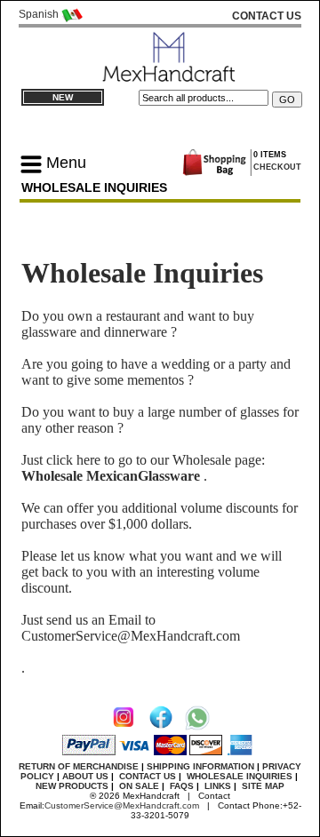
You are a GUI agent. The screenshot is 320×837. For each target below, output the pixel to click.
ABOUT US (85, 776)
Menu (64, 162)
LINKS (217, 786)
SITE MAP (263, 786)
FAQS (182, 786)
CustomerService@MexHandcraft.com (130, 635)
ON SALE (139, 786)
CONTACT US (147, 776)
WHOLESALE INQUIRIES (239, 776)
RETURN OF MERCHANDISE (79, 766)
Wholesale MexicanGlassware (110, 475)
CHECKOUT (277, 167)
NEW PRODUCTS (72, 786)
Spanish (40, 14)
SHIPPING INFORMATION (200, 766)
